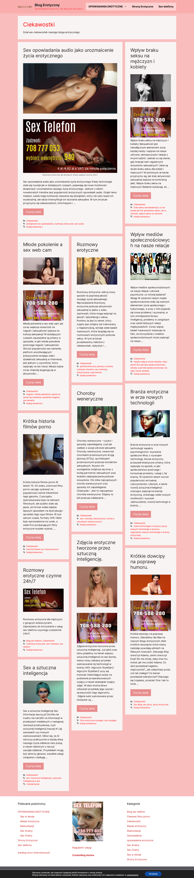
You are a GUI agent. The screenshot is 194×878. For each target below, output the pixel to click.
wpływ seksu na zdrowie (150, 213)
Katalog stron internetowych (34, 852)
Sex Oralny (26, 835)
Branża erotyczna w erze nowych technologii (149, 397)
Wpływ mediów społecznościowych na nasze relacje (150, 240)
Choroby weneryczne (90, 395)
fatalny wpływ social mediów (147, 361)
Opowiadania (134, 835)
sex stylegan (110, 720)
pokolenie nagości (51, 397)
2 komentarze (32, 784)
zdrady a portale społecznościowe (147, 368)
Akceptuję (153, 874)
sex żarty (147, 704)
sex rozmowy (101, 369)
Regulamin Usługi (81, 847)
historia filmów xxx (35, 549)
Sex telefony (166, 6)
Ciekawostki (32, 220)
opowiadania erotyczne (140, 840)
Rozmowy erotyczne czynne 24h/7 (42, 575)
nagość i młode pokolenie (38, 394)
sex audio (79, 224)
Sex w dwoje (27, 816)
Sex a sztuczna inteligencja (39, 670)
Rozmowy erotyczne (87, 247)
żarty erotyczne (160, 704)
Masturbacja (27, 826)
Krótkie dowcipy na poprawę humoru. (147, 561)
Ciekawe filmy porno (138, 816)
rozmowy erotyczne (64, 224)
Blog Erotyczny (47, 5)
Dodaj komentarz (34, 227)
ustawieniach (132, 875)
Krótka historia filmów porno (39, 423)
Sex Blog (138, 704)
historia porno (51, 549)
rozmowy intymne (85, 369)
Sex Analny (26, 830)
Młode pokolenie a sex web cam (43, 247)
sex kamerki (28, 400)
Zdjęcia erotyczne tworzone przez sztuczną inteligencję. (96, 551)
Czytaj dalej (33, 212)
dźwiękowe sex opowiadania (40, 224)
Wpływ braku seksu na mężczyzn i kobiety (144, 58)
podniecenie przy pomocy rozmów (96, 366)
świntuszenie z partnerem (89, 372)
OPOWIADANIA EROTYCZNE (105, 6)
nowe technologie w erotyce (147, 526)
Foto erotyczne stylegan (91, 720)
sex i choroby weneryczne (92, 518)
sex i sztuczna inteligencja (39, 778)
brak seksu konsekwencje (146, 207)
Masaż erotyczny (29, 821)
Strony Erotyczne (142, 6)
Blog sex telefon (34, 640)
